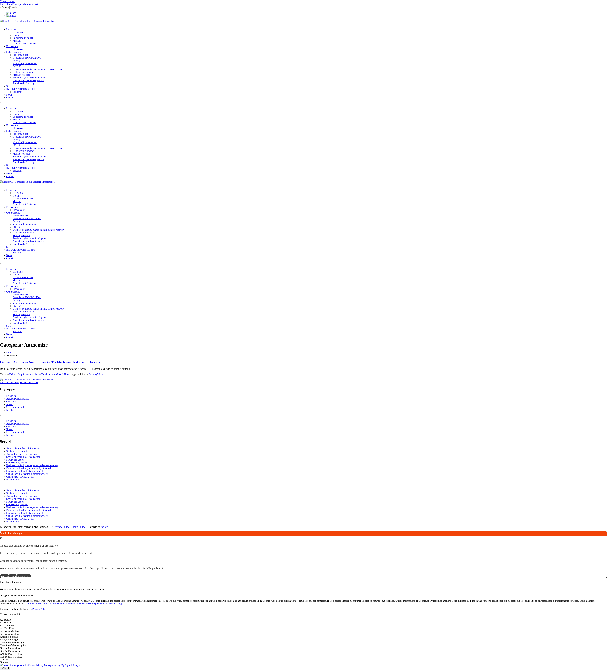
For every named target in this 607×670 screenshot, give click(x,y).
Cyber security (13, 52)
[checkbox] (303, 622)
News (9, 94)
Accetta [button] (4, 575)
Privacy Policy (62, 527)
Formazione (12, 46)
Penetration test (20, 55)
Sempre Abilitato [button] (25, 595)
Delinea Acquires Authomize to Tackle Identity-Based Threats (50, 362)
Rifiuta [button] (13, 575)
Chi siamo (18, 32)
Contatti (10, 97)
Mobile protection (21, 74)
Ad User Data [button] (7, 625)
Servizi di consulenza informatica (22, 448)
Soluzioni (17, 91)
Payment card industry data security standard (28, 468)
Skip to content (7, 1)
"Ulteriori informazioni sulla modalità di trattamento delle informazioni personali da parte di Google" (75, 603)
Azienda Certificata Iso (24, 43)
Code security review (23, 72)
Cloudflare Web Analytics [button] (13, 642)
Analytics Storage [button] (9, 636)
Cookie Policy (78, 527)
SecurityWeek (96, 374)
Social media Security (23, 83)
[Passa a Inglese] (11, 15)
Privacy (16, 60)
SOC (8, 86)
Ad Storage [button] (5, 619)
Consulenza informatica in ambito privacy (27, 474)
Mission (17, 40)
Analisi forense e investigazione (28, 80)
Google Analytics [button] (8, 595)
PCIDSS (17, 66)
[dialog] (303, 554)
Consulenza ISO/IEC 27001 (27, 57)
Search (5, 7)
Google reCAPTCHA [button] (11, 653)
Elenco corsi (19, 49)
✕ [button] (1, 538)
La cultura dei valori (23, 37)
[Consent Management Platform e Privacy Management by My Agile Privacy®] (40, 665)
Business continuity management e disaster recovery (38, 69)
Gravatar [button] (4, 659)
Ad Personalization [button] (9, 631)
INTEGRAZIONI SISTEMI (20, 89)
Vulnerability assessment (25, 63)
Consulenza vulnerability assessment (24, 471)
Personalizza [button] (24, 575)
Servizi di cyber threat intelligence (29, 77)
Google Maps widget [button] (10, 648)
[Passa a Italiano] (11, 13)
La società (11, 29)
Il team (16, 35)
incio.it (104, 527)
